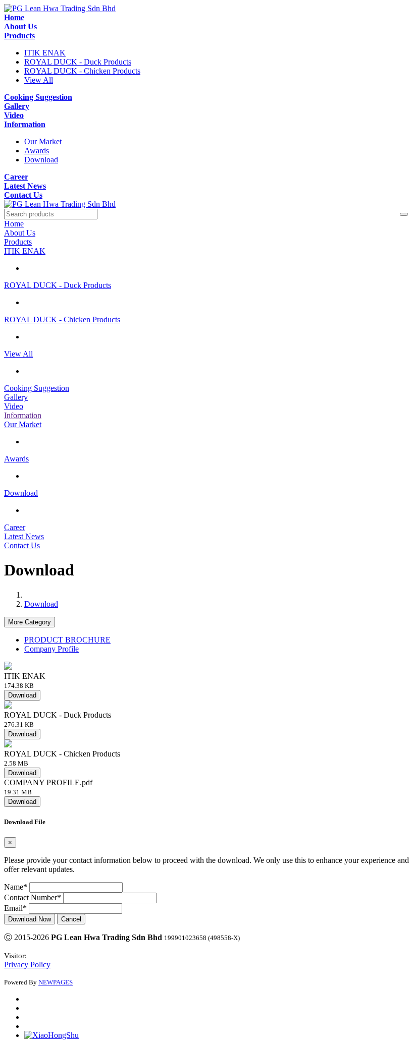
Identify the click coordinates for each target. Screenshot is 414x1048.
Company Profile (51, 649)
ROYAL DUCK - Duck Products (77, 61)
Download (41, 159)
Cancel (71, 919)
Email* (15, 908)
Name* (15, 887)
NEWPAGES (55, 982)
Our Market (43, 141)
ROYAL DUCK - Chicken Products (82, 71)
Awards (36, 150)
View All (38, 80)
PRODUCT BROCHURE (67, 639)
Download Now (29, 919)
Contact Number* (32, 897)
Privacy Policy (27, 964)
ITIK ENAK (45, 52)
